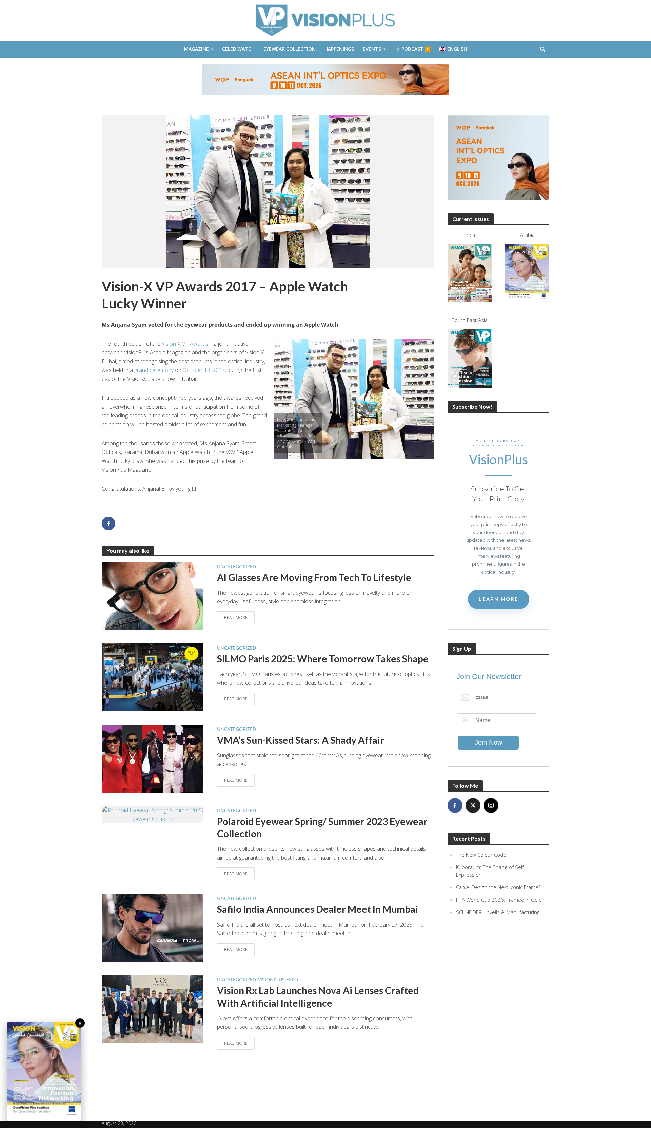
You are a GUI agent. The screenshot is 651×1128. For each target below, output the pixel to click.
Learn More (498, 599)
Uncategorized (236, 566)
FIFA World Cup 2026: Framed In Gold (499, 899)
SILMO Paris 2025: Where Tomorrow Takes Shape (323, 658)
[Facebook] (455, 805)
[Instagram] (491, 805)
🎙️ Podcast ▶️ (412, 49)
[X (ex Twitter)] (473, 805)
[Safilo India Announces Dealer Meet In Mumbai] (152, 927)
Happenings (339, 49)
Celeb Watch (238, 49)
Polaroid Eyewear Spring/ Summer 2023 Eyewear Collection (322, 827)
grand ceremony (154, 370)
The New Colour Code (481, 854)
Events (372, 49)
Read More (236, 617)
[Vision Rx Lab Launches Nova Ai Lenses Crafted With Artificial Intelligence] (152, 1008)
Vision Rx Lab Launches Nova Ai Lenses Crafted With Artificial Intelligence (318, 996)
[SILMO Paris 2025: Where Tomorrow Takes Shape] (152, 676)
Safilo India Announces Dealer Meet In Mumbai (317, 909)
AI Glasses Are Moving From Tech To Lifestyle (314, 577)
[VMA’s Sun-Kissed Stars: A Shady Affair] (152, 758)
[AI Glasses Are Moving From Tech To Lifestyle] (152, 595)
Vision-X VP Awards (185, 343)
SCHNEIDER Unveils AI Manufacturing (497, 912)
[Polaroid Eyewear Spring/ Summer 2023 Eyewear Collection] (152, 814)
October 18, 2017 (203, 370)
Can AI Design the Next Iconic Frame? (498, 887)
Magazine (196, 49)
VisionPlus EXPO (278, 979)
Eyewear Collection (289, 49)
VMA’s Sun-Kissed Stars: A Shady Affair (300, 740)
